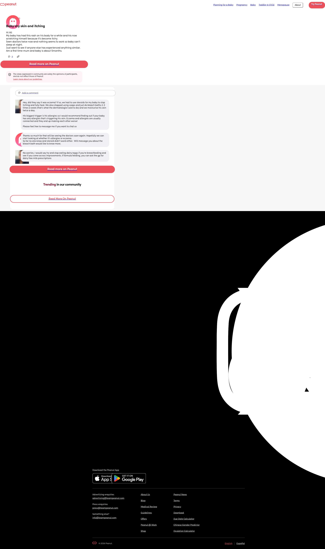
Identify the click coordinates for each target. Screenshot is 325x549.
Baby (253, 5)
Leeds (17, 18)
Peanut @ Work (149, 525)
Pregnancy (241, 5)
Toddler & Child (266, 5)
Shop (143, 531)
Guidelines (146, 513)
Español (241, 544)
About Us (145, 495)
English (228, 544)
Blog (143, 501)
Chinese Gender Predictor (187, 525)
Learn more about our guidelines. (27, 79)
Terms (177, 501)
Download (179, 513)
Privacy (177, 507)
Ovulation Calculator (184, 531)
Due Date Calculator (184, 519)
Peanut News (180, 495)
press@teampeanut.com (105, 508)
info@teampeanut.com (104, 518)
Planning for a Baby (223, 5)
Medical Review (149, 507)
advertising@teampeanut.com (108, 498)
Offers (144, 519)
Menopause (283, 5)
